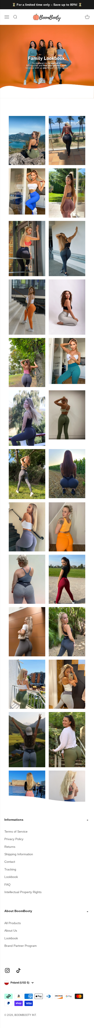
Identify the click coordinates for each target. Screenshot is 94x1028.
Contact (9, 861)
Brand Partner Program (20, 945)
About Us (10, 930)
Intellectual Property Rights (23, 892)
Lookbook (11, 877)
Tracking (10, 869)
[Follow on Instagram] (7, 970)
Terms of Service (16, 831)
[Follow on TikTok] (18, 970)
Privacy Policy (13, 839)
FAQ (7, 884)
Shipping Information (18, 854)
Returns (9, 846)
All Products (12, 923)
